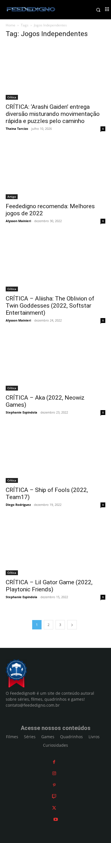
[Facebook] (54, 761)
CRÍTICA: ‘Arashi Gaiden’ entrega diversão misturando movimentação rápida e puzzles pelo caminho (53, 113)
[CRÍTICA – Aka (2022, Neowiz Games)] (55, 363)
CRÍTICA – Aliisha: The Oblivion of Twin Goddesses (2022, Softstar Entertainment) (50, 305)
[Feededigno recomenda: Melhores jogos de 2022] (55, 171)
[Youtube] (56, 819)
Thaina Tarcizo (17, 128)
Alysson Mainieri (18, 221)
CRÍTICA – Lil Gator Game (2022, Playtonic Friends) (49, 586)
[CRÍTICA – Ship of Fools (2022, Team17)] (55, 455)
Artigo (11, 197)
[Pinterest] (54, 785)
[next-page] (72, 624)
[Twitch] (54, 796)
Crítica (11, 97)
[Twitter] (54, 808)
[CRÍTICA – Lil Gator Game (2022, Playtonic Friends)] (55, 547)
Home (10, 25)
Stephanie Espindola (21, 412)
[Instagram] (54, 773)
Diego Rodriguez (18, 504)
